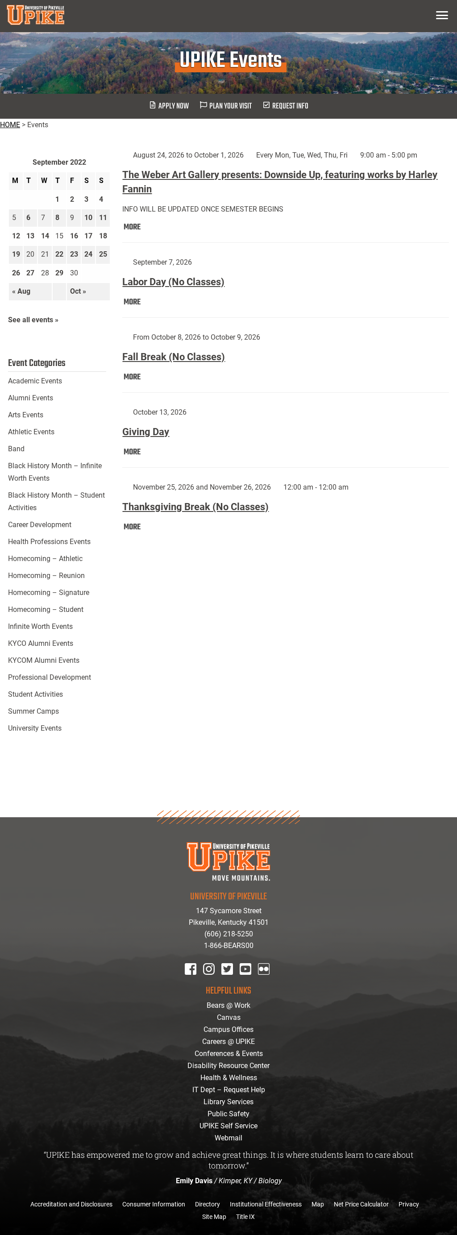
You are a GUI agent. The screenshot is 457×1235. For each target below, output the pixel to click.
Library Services (228, 1102)
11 (103, 217)
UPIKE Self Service (228, 1126)
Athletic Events (31, 432)
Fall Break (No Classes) (173, 356)
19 (16, 254)
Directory (207, 1204)
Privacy (409, 1204)
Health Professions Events (49, 541)
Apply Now (173, 106)
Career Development (39, 524)
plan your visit (230, 106)
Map (318, 1204)
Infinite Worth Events (40, 626)
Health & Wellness (228, 1077)
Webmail (228, 1138)
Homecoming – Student (45, 609)
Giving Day (145, 431)
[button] (442, 15)
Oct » (78, 291)
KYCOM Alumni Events (43, 660)
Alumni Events (30, 398)
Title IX (245, 1216)
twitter (230, 981)
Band (16, 449)
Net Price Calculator (361, 1204)
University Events (35, 728)
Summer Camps (33, 711)
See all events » (33, 320)
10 (88, 217)
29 (59, 273)
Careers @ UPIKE (228, 1041)
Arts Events (25, 415)
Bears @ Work (228, 1005)
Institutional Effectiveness (266, 1204)
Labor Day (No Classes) (173, 281)
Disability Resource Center (228, 1065)
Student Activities (35, 694)
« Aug (21, 291)
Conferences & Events (229, 1053)
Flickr (265, 981)
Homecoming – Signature (48, 592)
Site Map (214, 1216)
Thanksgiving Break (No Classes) (195, 506)
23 (74, 254)
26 (16, 273)
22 (59, 254)
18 (103, 236)
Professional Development (49, 677)
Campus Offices (228, 1029)
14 (45, 236)
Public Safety (228, 1114)
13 (30, 236)
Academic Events (35, 381)
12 (16, 236)
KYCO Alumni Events (40, 643)
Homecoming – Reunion (46, 575)
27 (30, 273)
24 (88, 254)
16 (74, 236)
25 (103, 254)
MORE (132, 227)
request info (290, 106)
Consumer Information (153, 1204)
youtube (251, 981)
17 (88, 236)
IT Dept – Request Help (228, 1089)
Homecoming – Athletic (45, 558)
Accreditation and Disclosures (71, 1204)
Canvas (229, 1017)
